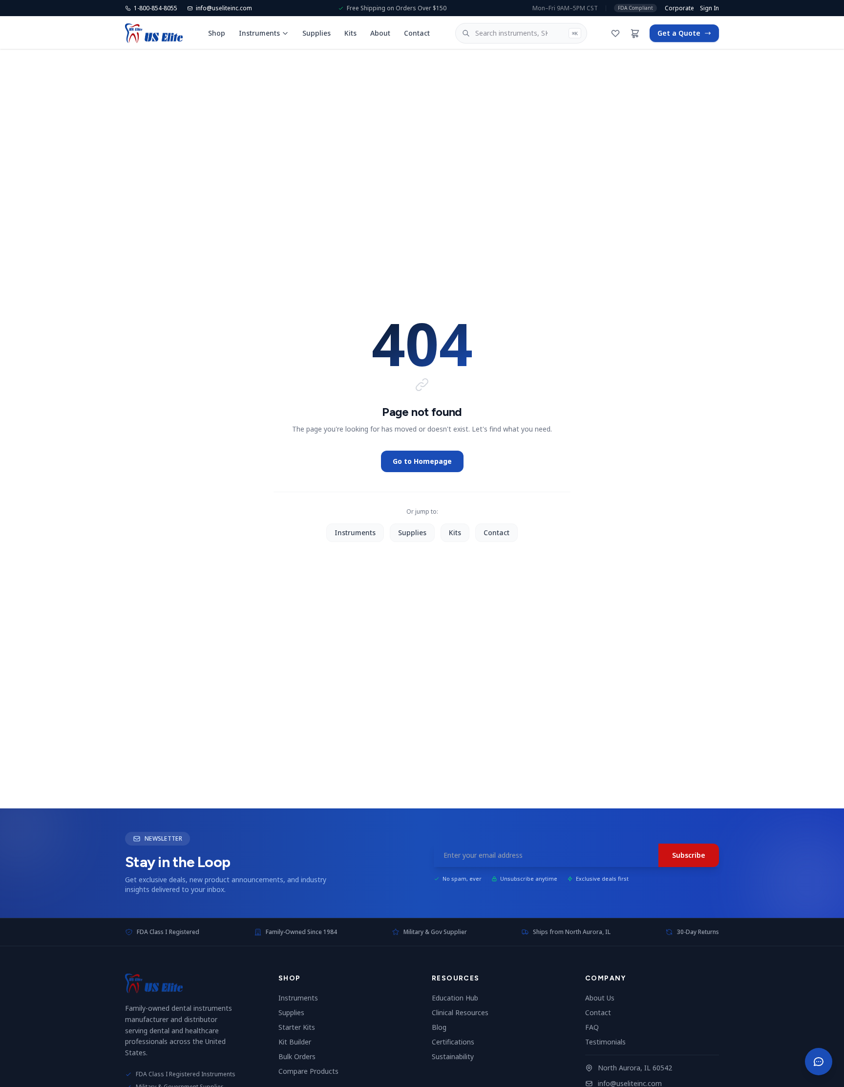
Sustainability (457, 1056)
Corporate (679, 8)
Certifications (457, 1041)
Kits (350, 33)
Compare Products (312, 1071)
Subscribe (688, 855)
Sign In (709, 8)
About (380, 33)
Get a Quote (678, 33)
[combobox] (521, 33)
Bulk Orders (300, 1056)
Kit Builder (298, 1041)
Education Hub (459, 997)
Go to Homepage (422, 461)
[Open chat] (818, 1061)
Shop (216, 33)
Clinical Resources (464, 1012)
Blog (443, 1027)
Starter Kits (300, 1027)
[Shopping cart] (635, 33)
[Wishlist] (615, 33)
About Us (603, 997)
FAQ (596, 1027)
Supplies (316, 33)
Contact (417, 33)
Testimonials (609, 1041)
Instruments (259, 33)
